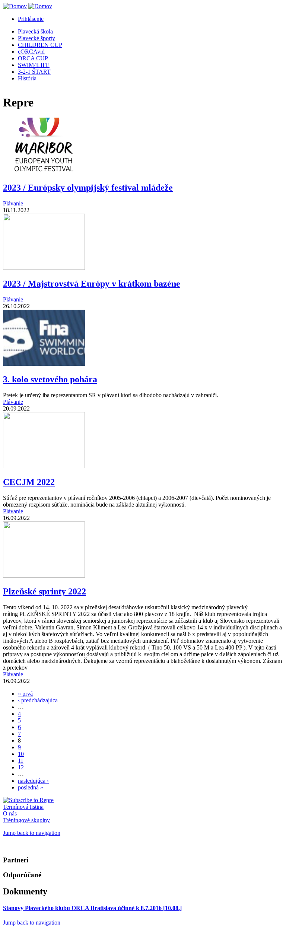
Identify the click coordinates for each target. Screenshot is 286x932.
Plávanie (13, 203)
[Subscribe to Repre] (28, 800)
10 (21, 754)
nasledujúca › (33, 781)
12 (21, 767)
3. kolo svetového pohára (50, 379)
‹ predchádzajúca (38, 700)
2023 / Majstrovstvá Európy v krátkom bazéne (91, 283)
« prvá (25, 693)
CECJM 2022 (29, 482)
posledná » (30, 787)
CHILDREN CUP (40, 45)
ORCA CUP (33, 58)
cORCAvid (31, 51)
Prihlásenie (31, 19)
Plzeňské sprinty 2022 (44, 591)
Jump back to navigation (31, 833)
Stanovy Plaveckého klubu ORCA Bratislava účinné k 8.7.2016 (92, 908)
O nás (10, 813)
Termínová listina (23, 807)
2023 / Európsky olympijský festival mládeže (88, 187)
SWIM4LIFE (34, 65)
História (27, 78)
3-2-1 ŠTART (34, 71)
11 (20, 760)
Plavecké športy (36, 38)
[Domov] (15, 6)
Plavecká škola (35, 31)
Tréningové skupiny (26, 820)
